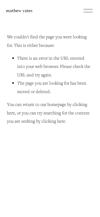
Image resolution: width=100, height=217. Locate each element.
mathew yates (19, 11)
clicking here (53, 121)
